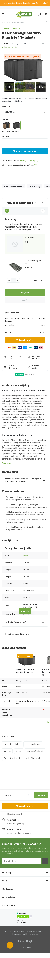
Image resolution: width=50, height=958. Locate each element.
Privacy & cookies (34, 931)
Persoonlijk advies (23, 7)
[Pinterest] (30, 941)
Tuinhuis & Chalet (12, 744)
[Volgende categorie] (42, 202)
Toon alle (25, 611)
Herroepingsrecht (19, 934)
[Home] (24, 14)
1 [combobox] (4, 141)
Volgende (25, 292)
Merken (7, 751)
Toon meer (6, 463)
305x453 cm (10, 112)
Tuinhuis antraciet (12, 758)
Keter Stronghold (33, 758)
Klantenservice (14, 829)
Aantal (5, 136)
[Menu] (3, 14)
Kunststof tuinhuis (12, 29)
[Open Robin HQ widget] (10, 945)
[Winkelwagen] (46, 14)
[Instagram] (23, 941)
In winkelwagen (26, 340)
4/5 (35, 165)
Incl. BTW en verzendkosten (31, 44)
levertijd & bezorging (29, 160)
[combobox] (25, 22)
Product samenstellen (26, 151)
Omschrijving (34, 186)
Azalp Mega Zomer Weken (36, 3)
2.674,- (8, 795)
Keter (25, 555)
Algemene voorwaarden (14, 931)
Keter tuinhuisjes (33, 744)
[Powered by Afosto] (25, 947)
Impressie (34, 934)
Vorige (25, 300)
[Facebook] (19, 941)
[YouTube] (27, 941)
